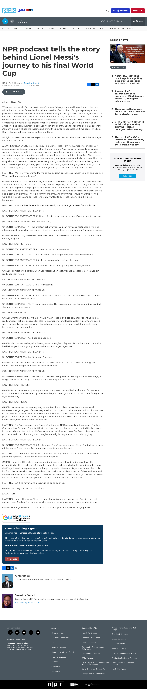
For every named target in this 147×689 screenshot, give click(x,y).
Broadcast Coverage (120, 634)
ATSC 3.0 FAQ (26, 649)
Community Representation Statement (93, 648)
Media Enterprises (58, 657)
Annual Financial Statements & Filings (124, 629)
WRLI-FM (30, 647)
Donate (138, 11)
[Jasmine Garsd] (7, 601)
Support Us (55, 671)
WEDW (20, 645)
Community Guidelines (91, 653)
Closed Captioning (119, 639)
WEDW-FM (11, 647)
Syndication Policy (119, 649)
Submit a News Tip (89, 628)
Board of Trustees (58, 647)
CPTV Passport (88, 658)
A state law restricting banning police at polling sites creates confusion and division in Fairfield (128, 80)
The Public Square (119, 669)
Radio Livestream (89, 643)
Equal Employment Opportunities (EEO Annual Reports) (95, 664)
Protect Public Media (112, 28)
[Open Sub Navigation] (11, 28)
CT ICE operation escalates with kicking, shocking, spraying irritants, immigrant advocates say (129, 126)
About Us (55, 628)
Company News (57, 633)
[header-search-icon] (107, 11)
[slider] (15, 21)
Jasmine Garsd (31, 83)
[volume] (12, 21)
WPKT (23, 647)
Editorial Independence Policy (124, 653)
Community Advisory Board (62, 652)
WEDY (26, 645)
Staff (53, 643)
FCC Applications (118, 644)
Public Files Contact (13, 649)
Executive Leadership (60, 638)
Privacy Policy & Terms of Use (93, 674)
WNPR (18, 647)
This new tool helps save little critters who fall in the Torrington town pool (130, 111)
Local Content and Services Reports (123, 664)
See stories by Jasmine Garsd (28, 602)
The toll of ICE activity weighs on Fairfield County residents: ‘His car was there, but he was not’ (129, 141)
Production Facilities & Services (124, 658)
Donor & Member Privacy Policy (94, 669)
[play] (5, 21)
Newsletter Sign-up (89, 633)
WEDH (9, 645)
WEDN (15, 645)
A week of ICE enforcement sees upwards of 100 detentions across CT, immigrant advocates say (129, 96)
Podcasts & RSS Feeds (91, 638)
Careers (54, 662)
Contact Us (55, 667)
